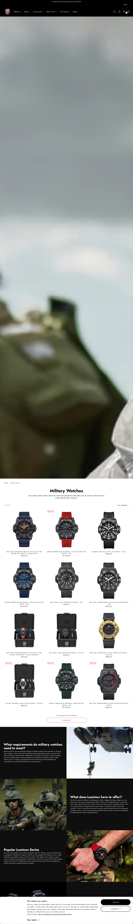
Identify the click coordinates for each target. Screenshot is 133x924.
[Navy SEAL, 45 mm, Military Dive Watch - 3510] (66, 580)
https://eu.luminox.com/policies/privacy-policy (55, 914)
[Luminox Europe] (7, 12)
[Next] (86, 2)
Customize (114, 909)
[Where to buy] (123, 12)
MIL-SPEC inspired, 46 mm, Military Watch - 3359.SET (24, 703)
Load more (67, 720)
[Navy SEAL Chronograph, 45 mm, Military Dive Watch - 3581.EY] (109, 681)
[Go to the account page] (119, 12)
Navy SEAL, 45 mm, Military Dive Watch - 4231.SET (66, 653)
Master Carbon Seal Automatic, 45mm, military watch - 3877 (66, 704)
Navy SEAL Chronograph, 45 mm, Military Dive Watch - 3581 (108, 603)
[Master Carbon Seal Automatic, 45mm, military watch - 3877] (66, 681)
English (125, 4)
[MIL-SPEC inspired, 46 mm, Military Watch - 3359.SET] (24, 681)
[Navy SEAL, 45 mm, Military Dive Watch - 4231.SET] (66, 630)
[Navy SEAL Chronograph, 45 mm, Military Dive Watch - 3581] (109, 580)
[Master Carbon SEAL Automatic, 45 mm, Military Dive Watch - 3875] (66, 529)
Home (6, 483)
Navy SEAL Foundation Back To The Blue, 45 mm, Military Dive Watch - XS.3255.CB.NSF (24, 553)
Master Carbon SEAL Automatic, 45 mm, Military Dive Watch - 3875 (66, 553)
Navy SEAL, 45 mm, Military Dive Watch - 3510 (66, 602)
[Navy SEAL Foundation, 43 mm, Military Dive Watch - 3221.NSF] (109, 630)
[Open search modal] (114, 12)
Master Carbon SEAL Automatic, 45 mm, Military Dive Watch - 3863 (24, 603)
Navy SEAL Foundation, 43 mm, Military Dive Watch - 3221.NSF (109, 654)
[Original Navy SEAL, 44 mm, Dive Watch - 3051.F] (109, 529)
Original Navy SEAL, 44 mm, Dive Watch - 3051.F (109, 552)
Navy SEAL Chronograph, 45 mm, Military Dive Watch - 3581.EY (108, 704)
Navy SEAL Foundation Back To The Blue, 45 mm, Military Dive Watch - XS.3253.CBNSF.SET (24, 654)
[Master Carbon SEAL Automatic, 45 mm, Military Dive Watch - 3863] (24, 580)
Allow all (115, 902)
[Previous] (46, 2)
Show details (32, 920)
